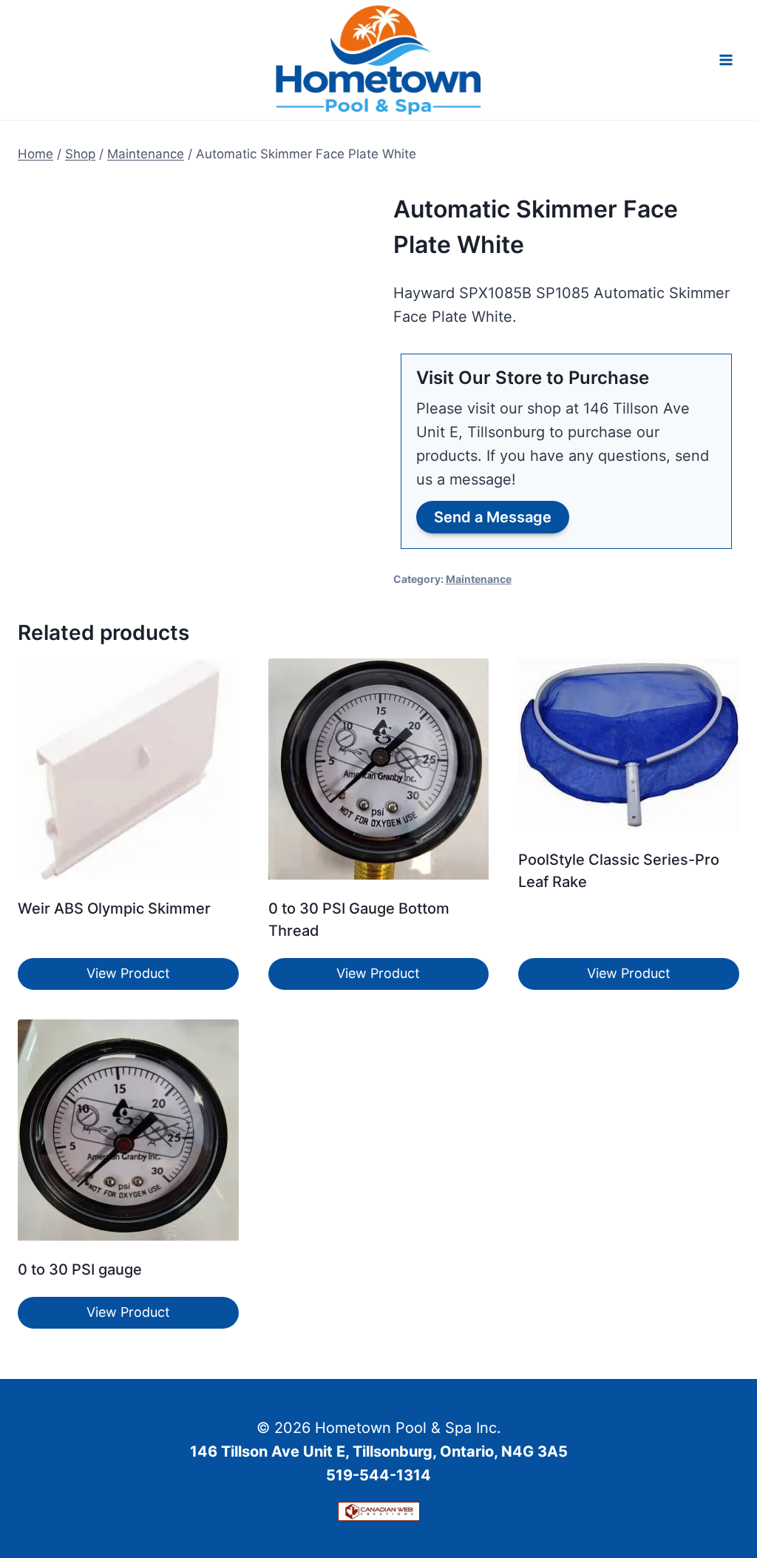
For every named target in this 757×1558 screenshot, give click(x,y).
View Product (128, 973)
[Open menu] (725, 59)
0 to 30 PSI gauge (80, 1269)
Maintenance (479, 579)
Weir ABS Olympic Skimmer (114, 908)
